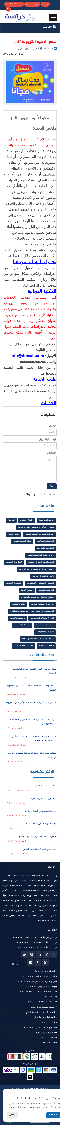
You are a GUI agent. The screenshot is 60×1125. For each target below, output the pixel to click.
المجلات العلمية (14, 583)
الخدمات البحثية (46, 646)
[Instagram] (31, 954)
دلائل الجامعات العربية (43, 576)
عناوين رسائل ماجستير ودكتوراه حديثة (36, 527)
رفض (12, 1115)
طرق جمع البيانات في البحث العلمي (40, 849)
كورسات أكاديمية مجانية (42, 604)
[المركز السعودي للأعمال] (42, 1057)
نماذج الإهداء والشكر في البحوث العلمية (37, 837)
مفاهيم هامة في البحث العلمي (39, 534)
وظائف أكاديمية (17, 618)
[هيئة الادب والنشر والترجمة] (16, 1057)
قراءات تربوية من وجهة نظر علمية (38, 639)
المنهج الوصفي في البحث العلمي (40, 824)
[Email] (31, 962)
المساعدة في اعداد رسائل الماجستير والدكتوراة (32, 611)
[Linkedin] (39, 954)
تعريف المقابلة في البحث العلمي (41, 811)
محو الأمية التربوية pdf (35, 42)
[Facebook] (53, 954)
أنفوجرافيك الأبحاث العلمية (41, 562)
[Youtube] (24, 954)
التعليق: (52, 453)
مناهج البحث (27, 590)
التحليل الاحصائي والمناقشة (40, 583)
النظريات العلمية (14, 562)
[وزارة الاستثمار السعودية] (49, 1057)
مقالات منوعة (19, 604)
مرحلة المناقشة (46, 520)
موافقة (53, 1115)
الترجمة (11, 520)
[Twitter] (46, 954)
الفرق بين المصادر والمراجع (43, 799)
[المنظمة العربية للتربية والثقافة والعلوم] (27, 1057)
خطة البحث (13, 534)
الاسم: (52, 426)
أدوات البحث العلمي (22, 541)
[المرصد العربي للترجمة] (34, 1057)
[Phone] (38, 962)
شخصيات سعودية (45, 625)
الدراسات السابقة (45, 541)
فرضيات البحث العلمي (46, 786)
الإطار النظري (26, 520)
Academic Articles (45, 632)
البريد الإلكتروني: (47, 439)
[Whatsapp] (45, 962)
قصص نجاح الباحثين (24, 646)
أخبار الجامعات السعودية (42, 618)
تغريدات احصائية (22, 625)
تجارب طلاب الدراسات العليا (41, 555)
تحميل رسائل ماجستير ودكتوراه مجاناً (36, 569)
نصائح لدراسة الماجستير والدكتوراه (37, 597)
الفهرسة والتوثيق (45, 548)
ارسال (51, 486)
